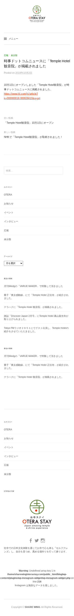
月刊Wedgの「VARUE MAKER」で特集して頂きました (33, 286)
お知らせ (8, 203)
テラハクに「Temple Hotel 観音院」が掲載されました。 (34, 307)
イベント (8, 212)
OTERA (8, 195)
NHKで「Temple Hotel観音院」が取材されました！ (33, 136)
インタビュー (11, 221)
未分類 (14, 55)
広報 (6, 55)
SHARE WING (32, 607)
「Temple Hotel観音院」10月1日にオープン (29, 122)
